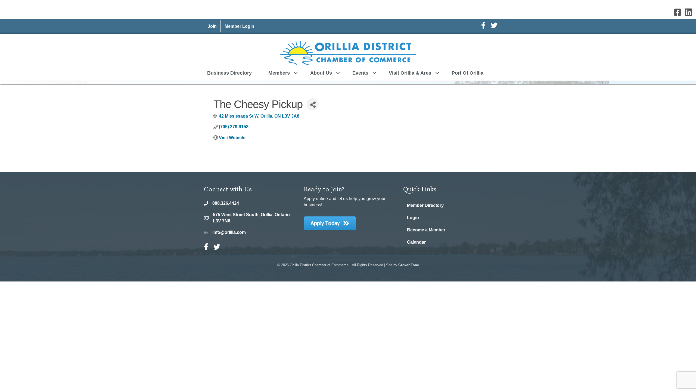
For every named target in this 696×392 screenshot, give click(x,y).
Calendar (416, 242)
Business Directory (229, 73)
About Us (321, 73)
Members (279, 73)
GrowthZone (408, 265)
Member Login (239, 26)
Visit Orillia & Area (410, 73)
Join (212, 26)
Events (360, 73)
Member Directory (425, 205)
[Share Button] (313, 104)
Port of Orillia (467, 73)
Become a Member (426, 230)
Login (413, 217)
